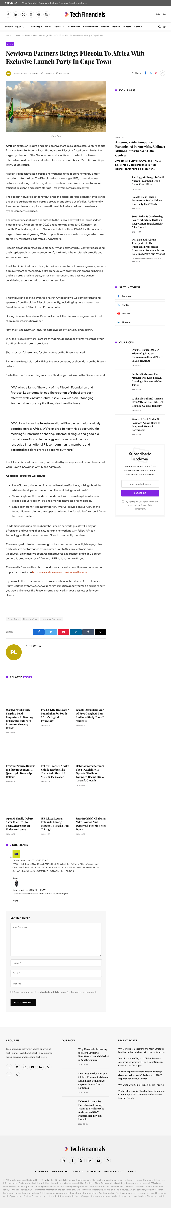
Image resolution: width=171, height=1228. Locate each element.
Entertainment (90, 26)
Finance (105, 26)
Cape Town (13, 619)
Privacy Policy (147, 505)
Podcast (127, 26)
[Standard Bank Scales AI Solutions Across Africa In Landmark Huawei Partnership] (122, 424)
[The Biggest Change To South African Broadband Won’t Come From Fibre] (122, 182)
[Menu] (164, 26)
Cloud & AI (59, 26)
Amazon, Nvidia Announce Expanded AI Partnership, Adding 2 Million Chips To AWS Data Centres (140, 148)
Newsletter (60, 1171)
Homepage (36, 26)
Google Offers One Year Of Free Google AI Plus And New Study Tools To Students (90, 715)
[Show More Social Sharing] (162, 73)
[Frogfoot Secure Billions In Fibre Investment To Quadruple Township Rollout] (21, 750)
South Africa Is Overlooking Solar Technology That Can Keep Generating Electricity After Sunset (147, 222)
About (132, 1171)
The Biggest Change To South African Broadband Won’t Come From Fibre (148, 180)
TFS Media (44, 1180)
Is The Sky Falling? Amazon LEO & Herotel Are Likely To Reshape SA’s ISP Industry (148, 402)
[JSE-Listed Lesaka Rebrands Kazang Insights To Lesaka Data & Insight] (56, 802)
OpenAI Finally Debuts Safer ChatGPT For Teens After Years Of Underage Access (19, 824)
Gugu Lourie (19, 889)
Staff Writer (21, 73)
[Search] (159, 26)
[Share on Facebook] (145, 73)
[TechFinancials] (85, 14)
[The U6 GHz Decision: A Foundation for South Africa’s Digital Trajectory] (56, 693)
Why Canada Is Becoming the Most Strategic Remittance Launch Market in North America (55, 3)
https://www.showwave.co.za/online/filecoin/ (59, 572)
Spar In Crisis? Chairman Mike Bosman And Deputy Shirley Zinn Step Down (91, 824)
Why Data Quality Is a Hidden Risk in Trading (141, 1084)
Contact (138, 26)
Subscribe (161, 14)
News (48, 26)
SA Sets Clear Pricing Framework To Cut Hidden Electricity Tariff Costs (147, 200)
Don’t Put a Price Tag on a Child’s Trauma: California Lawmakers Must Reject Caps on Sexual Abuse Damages (93, 1080)
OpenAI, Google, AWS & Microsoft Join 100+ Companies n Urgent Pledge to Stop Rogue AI (147, 355)
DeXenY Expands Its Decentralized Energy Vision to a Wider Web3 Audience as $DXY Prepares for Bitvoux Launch (91, 1110)
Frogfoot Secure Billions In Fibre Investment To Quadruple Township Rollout (20, 771)
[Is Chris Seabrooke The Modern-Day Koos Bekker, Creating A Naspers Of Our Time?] (122, 379)
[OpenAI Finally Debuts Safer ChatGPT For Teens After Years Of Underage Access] (21, 802)
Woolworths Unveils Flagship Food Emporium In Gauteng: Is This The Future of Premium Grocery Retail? (20, 719)
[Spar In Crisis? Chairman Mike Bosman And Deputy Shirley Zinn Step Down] (91, 802)
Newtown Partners (51, 619)
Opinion (116, 26)
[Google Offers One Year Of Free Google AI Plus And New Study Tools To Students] (91, 693)
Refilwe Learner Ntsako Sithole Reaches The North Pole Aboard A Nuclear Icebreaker (55, 771)
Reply (16, 877)
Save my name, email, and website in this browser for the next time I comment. (55, 992)
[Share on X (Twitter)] (150, 73)
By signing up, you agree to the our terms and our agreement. (141, 505)
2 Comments (49, 73)
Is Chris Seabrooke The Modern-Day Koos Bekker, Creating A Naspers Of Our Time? (147, 379)
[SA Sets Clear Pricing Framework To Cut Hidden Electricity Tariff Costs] (122, 201)
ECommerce (74, 26)
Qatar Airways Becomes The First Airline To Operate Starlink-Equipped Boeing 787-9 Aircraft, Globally (90, 773)
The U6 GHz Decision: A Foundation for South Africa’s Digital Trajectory (55, 715)
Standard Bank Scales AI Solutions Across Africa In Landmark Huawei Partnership (146, 425)
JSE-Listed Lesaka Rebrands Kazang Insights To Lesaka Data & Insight (55, 824)
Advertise (93, 1171)
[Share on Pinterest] (155, 73)
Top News (119, 137)
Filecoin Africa (30, 619)
